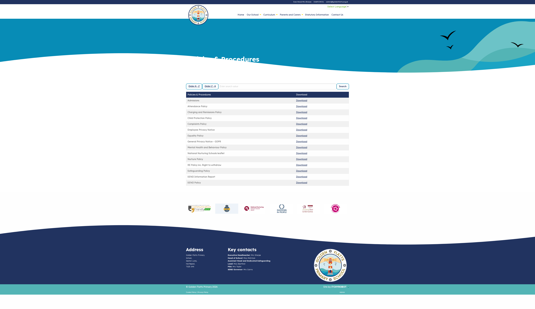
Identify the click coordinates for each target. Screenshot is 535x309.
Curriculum (269, 14)
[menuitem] (240, 14)
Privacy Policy (203, 292)
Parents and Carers (290, 14)
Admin (342, 292)
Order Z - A (210, 86)
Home (241, 14)
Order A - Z (194, 86)
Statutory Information (317, 14)
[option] (199, 209)
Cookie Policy (191, 292)
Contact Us (337, 14)
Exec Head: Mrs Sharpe (302, 2)
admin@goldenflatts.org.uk (337, 2)
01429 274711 (319, 2)
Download (301, 100)
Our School (253, 14)
